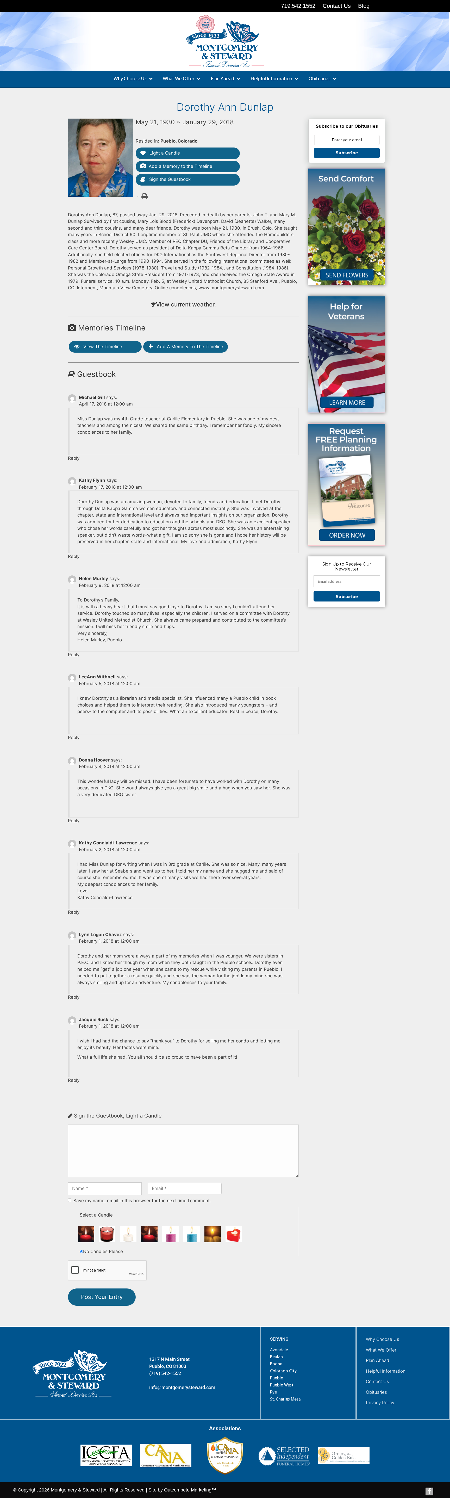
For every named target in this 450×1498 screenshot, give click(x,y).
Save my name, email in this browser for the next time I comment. (142, 1200)
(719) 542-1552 (165, 1373)
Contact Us (377, 1381)
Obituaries (376, 1392)
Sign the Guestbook (169, 179)
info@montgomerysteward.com (182, 1387)
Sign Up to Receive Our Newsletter (346, 567)
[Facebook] (429, 1491)
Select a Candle (96, 1215)
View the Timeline (102, 346)
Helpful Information (385, 1371)
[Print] (144, 196)
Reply (73, 458)
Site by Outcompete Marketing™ (182, 1490)
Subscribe (347, 152)
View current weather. (186, 304)
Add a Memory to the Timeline (180, 166)
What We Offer (381, 1350)
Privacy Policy (380, 1402)
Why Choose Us (382, 1339)
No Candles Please (103, 1251)
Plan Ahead (377, 1360)
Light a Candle (164, 153)
